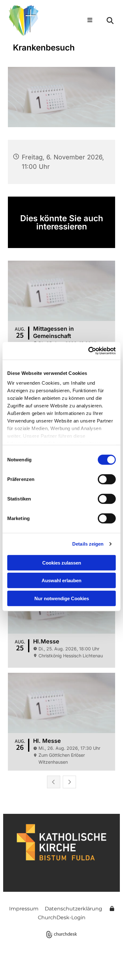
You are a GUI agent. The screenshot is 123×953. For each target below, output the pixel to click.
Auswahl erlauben (61, 580)
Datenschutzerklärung (73, 909)
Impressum (23, 909)
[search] (110, 20)
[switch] (107, 479)
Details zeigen (87, 544)
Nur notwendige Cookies (61, 598)
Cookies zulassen (61, 562)
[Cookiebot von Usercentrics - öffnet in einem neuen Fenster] (88, 351)
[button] (88, 20)
